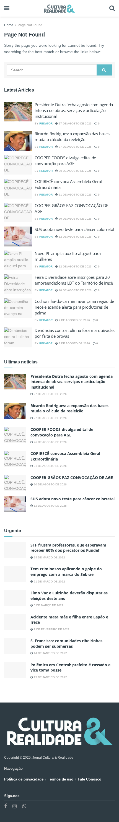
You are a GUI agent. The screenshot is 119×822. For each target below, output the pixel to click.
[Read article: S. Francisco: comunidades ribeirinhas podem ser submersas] (15, 646)
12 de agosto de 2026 (75, 236)
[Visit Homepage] (59, 8)
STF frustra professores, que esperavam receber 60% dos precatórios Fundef (68, 547)
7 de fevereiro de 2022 (51, 629)
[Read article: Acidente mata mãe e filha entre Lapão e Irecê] (15, 622)
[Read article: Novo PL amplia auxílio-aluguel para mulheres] (18, 260)
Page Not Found (30, 25)
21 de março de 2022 (49, 581)
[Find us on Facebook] (5, 806)
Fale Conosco (89, 779)
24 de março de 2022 (49, 557)
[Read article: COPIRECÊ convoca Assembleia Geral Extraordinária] (18, 189)
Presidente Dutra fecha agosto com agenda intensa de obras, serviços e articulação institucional (74, 110)
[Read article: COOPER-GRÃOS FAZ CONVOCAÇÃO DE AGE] (18, 213)
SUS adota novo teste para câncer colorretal (74, 229)
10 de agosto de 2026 (75, 290)
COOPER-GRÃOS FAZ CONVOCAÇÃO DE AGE (71, 477)
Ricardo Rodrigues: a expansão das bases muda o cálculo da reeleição (72, 136)
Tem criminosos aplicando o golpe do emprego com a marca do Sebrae (66, 571)
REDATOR (46, 123)
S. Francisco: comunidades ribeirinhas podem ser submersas (66, 643)
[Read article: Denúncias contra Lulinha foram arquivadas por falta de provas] (18, 337)
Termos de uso (60, 779)
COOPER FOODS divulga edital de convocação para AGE (65, 160)
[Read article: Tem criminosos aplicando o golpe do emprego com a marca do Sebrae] (15, 574)
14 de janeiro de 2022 (50, 653)
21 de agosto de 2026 (75, 194)
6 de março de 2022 (48, 605)
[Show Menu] (6, 8)
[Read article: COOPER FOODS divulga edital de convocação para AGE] (18, 165)
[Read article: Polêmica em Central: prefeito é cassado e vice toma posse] (15, 670)
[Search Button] (112, 8)
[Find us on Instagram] (14, 806)
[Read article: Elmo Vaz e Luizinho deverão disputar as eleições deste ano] (15, 598)
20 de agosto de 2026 (75, 218)
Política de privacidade (23, 779)
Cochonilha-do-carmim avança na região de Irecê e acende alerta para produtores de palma (74, 307)
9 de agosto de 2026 (74, 320)
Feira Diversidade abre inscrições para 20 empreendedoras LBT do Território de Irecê (74, 280)
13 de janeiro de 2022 (50, 677)
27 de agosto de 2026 (75, 123)
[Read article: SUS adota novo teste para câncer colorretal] (18, 236)
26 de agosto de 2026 (75, 170)
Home (8, 25)
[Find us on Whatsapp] (24, 806)
